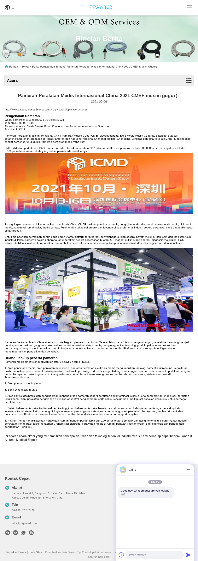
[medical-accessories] (31, 533)
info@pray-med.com (24, 523)
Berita (25, 66)
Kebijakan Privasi (16, 552)
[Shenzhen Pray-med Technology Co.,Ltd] (100, 8)
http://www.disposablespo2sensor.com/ (28, 109)
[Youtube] (15, 533)
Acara (12, 80)
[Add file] (121, 555)
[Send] (188, 555)
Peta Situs (36, 552)
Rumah (13, 66)
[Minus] (188, 469)
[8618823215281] (23, 533)
